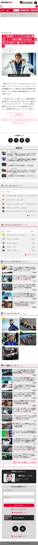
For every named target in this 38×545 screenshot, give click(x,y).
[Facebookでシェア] (16, 140)
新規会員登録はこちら (20, 512)
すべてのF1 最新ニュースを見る (26, 462)
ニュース (16, 10)
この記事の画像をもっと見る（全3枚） (18, 75)
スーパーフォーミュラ (18, 6)
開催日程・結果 (25, 10)
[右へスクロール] (37, 6)
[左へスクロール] (1, 6)
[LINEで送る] (21, 140)
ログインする (18, 505)
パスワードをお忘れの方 (20, 509)
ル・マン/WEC (28, 6)
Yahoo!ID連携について (20, 536)
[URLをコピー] (27, 140)
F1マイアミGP (25, 119)
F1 (4, 6)
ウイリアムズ (33, 119)
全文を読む (18, 114)
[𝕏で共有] (10, 140)
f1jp (18, 119)
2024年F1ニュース (7, 119)
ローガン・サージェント (19, 123)
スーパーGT (9, 6)
